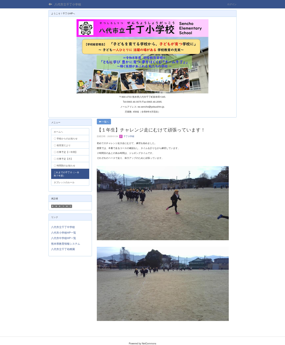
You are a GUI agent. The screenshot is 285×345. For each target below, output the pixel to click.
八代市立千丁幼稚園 (63, 249)
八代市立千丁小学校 (67, 4)
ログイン (232, 4)
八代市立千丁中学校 (63, 227)
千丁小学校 (128, 136)
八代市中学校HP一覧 (63, 238)
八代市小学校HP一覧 (63, 232)
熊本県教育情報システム (65, 243)
